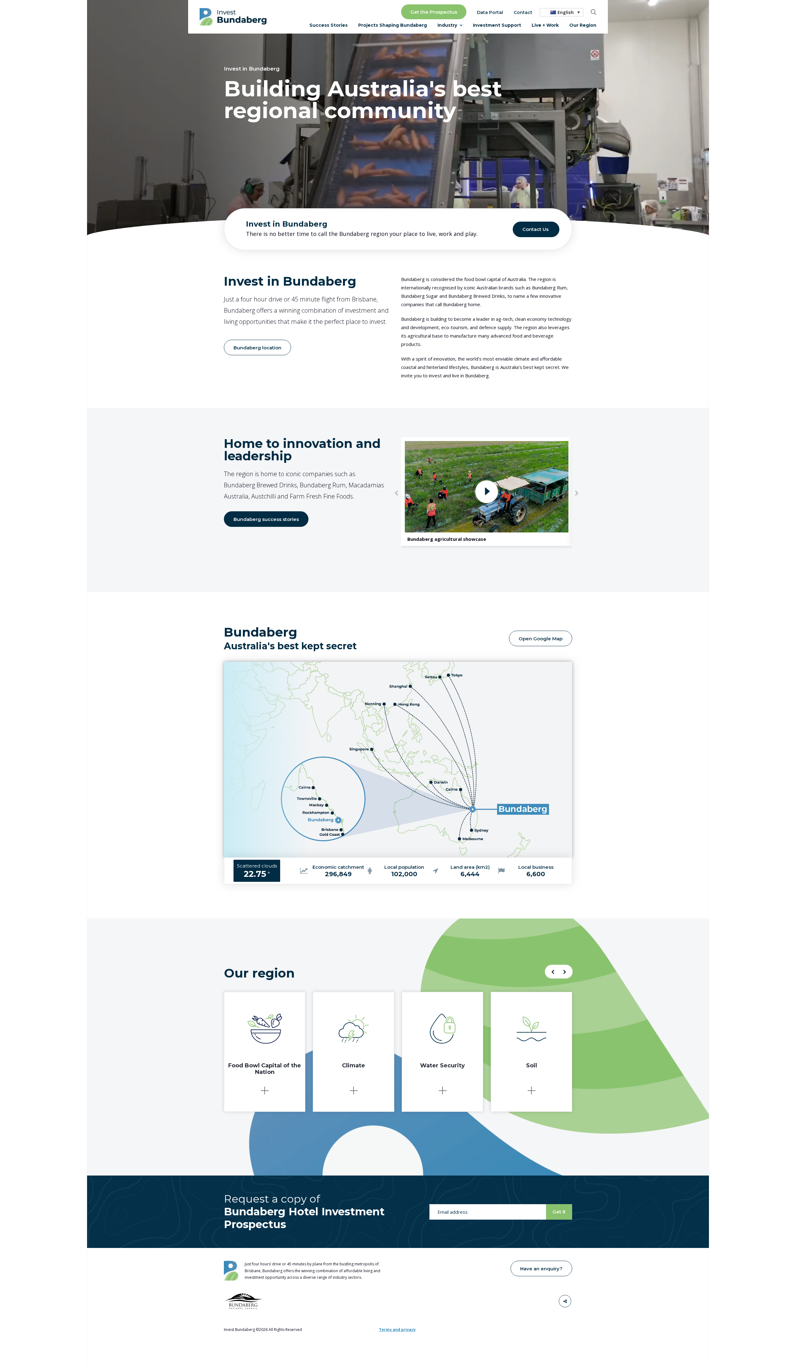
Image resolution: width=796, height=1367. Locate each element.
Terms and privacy (397, 1329)
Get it (559, 1212)
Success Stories (328, 25)
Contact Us (535, 229)
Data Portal (490, 12)
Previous (396, 493)
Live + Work (545, 25)
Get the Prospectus (433, 12)
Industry (447, 25)
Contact (523, 12)
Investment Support (497, 25)
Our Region (582, 25)
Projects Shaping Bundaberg (392, 25)
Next (577, 493)
